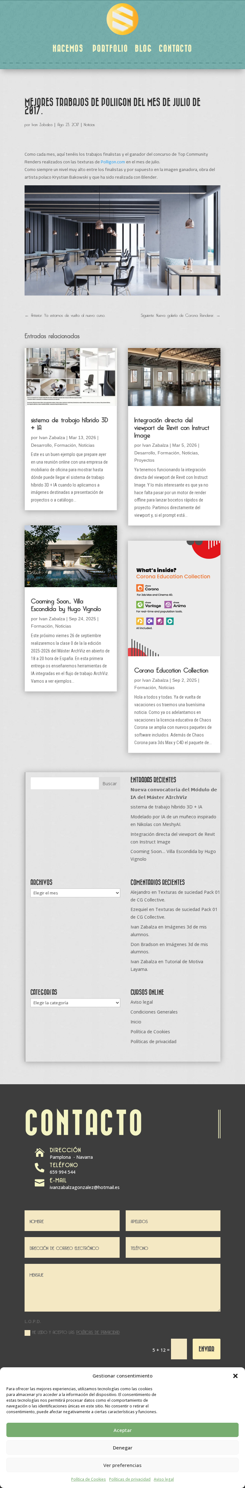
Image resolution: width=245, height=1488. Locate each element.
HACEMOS (68, 48)
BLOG (143, 48)
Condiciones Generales (154, 1012)
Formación (65, 445)
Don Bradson (144, 944)
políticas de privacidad (98, 1331)
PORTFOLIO (110, 48)
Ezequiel (139, 909)
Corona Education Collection (171, 669)
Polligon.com (113, 162)
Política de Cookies (88, 1479)
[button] (235, 1376)
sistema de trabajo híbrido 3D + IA (69, 422)
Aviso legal (164, 1479)
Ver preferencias (122, 1465)
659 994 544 (62, 1172)
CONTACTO (175, 48)
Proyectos (144, 460)
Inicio (135, 1022)
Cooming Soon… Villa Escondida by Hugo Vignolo (66, 604)
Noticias (89, 123)
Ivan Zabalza (42, 123)
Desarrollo (41, 445)
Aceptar (123, 1430)
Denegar (122, 1447)
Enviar (206, 1348)
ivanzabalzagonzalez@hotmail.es (85, 1187)
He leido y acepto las (76, 1332)
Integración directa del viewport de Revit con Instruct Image (171, 426)
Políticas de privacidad (130, 1479)
